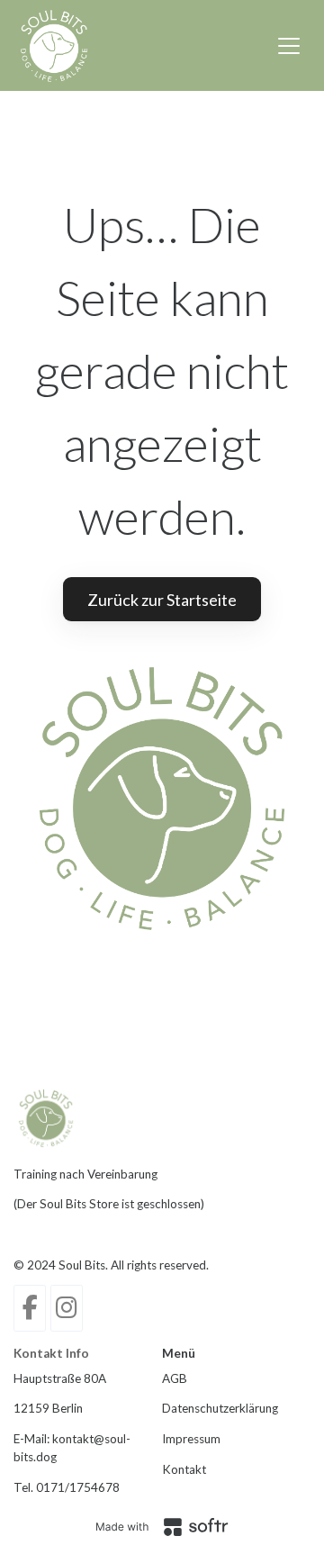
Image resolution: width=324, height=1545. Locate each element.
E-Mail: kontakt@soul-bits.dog (72, 1448)
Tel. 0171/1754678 (67, 1487)
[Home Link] (54, 45)
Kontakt (184, 1469)
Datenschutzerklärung (220, 1408)
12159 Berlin (48, 1408)
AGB (174, 1378)
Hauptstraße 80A (60, 1378)
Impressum (191, 1439)
